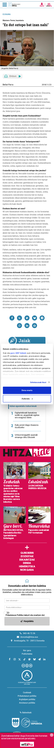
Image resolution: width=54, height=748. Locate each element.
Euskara (7, 14)
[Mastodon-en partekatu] (27, 317)
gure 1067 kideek (18, 353)
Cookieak (27, 692)
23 (50, 85)
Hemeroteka (27, 566)
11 (48, 85)
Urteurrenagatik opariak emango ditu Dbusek (26, 436)
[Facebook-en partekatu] (11, 317)
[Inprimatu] (34, 325)
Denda (27, 563)
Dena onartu (27, 390)
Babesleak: (27, 712)
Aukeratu (26, 398)
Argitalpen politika (27, 699)
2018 (44, 85)
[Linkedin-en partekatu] (27, 325)
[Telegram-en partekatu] (42, 317)
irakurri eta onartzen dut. (25, 615)
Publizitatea (27, 654)
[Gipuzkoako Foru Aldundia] (27, 722)
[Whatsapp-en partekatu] (19, 325)
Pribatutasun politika (27, 696)
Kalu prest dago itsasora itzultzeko (26, 426)
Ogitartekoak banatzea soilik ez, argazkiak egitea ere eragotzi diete (27, 415)
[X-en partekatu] (19, 317)
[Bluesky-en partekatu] (34, 317)
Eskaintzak (27, 559)
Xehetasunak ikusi (38, 382)
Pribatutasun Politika (14, 615)
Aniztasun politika (27, 703)
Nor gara (27, 569)
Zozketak (27, 556)
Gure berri (27, 552)
